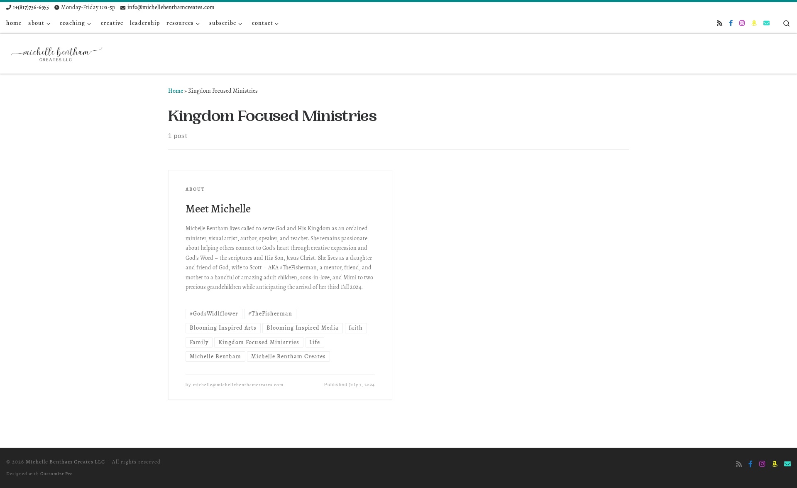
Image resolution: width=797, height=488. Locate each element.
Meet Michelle (218, 208)
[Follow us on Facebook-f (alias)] (731, 23)
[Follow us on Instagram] (742, 23)
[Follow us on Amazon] (754, 23)
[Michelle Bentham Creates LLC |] (58, 52)
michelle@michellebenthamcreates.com (238, 385)
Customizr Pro (56, 474)
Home (175, 91)
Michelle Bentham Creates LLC (65, 462)
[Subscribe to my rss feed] (719, 23)
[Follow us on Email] (766, 23)
